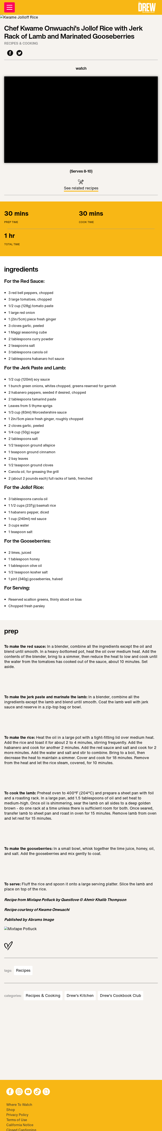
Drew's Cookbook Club (120, 995)
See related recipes (81, 188)
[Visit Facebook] (10, 1092)
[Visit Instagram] (19, 1092)
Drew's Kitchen (80, 995)
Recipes (23, 970)
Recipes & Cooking (21, 43)
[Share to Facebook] (10, 53)
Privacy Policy (17, 1114)
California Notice (19, 1124)
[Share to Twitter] (19, 53)
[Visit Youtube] (28, 1092)
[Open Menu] (9, 7)
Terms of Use (16, 1119)
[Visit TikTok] (37, 1092)
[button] (147, 7)
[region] (81, 119)
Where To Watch (19, 1104)
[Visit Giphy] (46, 1092)
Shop (10, 1109)
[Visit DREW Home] (147, 7)
